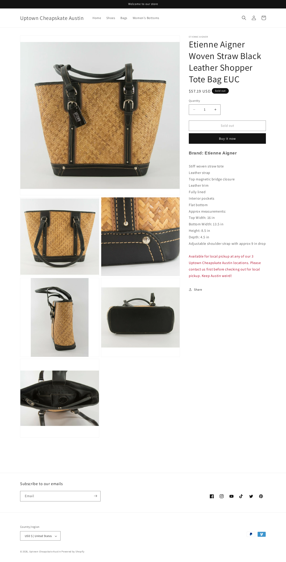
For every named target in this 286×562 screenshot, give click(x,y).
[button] (244, 18)
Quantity (194, 101)
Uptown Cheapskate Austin (45, 551)
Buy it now (227, 138)
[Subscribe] (95, 496)
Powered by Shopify (72, 551)
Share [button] (198, 289)
